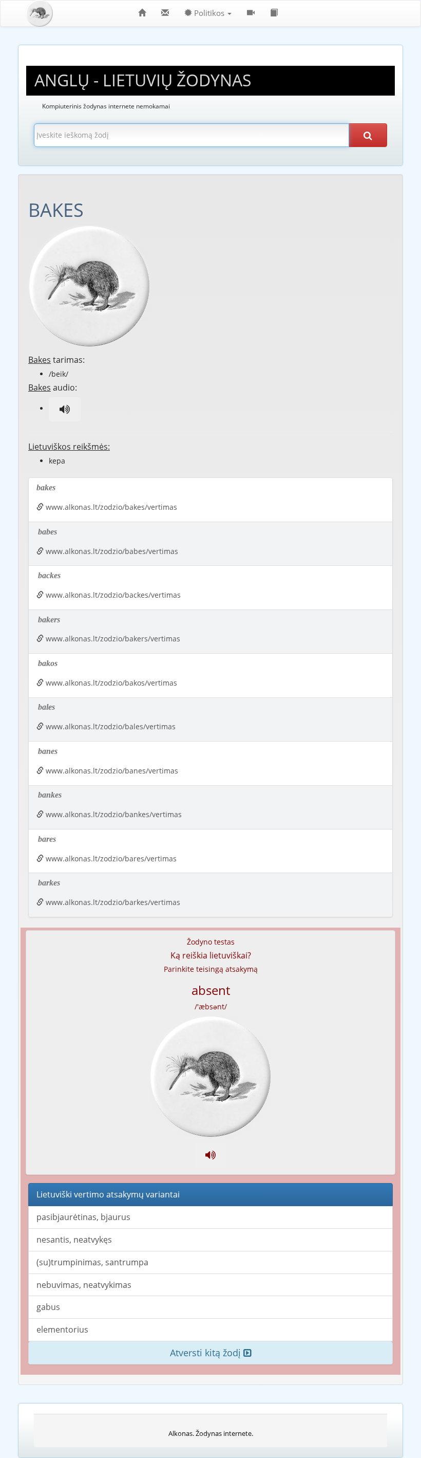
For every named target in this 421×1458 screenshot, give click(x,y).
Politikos (209, 13)
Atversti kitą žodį (206, 1352)
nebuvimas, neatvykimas (83, 1284)
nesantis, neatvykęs (74, 1239)
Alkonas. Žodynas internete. (210, 1433)
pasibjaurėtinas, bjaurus (83, 1217)
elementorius (62, 1329)
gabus (48, 1307)
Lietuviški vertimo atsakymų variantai (108, 1194)
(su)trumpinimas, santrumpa (92, 1262)
